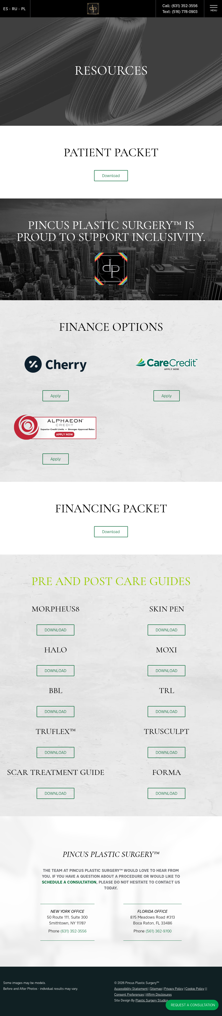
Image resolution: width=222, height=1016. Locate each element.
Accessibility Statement (131, 989)
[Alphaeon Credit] (55, 426)
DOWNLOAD (55, 629)
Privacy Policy (173, 989)
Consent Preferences (129, 994)
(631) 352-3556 (73, 931)
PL (23, 8)
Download (111, 175)
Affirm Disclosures (159, 994)
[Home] (93, 8)
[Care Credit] (166, 363)
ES (5, 8)
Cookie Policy (194, 989)
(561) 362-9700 (158, 931)
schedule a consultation (69, 882)
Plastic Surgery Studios (151, 1000)
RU (14, 8)
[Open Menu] (214, 8)
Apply (56, 395)
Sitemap (156, 989)
